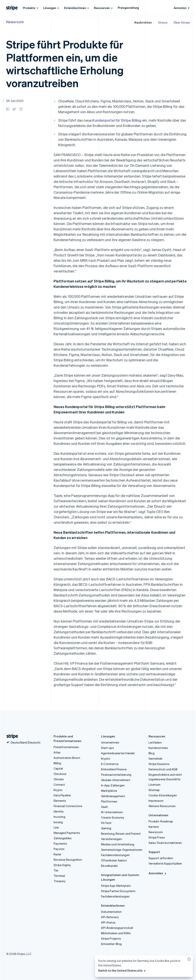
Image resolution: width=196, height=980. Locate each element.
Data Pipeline (62, 795)
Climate (59, 779)
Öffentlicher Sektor (114, 860)
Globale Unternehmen (115, 780)
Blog (151, 753)
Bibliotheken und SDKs (116, 933)
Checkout (60, 774)
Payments (60, 843)
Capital (58, 768)
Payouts (59, 849)
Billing (57, 763)
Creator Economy (112, 817)
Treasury (60, 881)
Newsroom (15, 22)
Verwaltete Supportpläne (165, 863)
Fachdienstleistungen (115, 855)
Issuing (58, 822)
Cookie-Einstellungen (163, 795)
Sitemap (154, 790)
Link (56, 827)
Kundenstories (158, 748)
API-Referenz (110, 917)
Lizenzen (155, 784)
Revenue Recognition (68, 859)
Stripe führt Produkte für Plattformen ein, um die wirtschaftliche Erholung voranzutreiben (65, 63)
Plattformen (109, 801)
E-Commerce (109, 764)
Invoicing (59, 817)
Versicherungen (111, 839)
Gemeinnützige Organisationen (121, 850)
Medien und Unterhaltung (117, 844)
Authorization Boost (67, 758)
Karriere (154, 827)
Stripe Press (157, 837)
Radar (57, 854)
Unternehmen (110, 742)
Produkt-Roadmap (161, 821)
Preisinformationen (66, 747)
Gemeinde (156, 758)
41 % (90, 328)
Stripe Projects (111, 938)
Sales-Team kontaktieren (165, 843)
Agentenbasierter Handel (118, 753)
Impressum (156, 800)
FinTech (106, 823)
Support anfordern (161, 858)
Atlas (57, 752)
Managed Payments (67, 833)
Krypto (58, 790)
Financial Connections (68, 806)
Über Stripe (182, 22)
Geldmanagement (113, 796)
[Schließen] (188, 960)
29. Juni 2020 (15, 101)
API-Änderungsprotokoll (117, 928)
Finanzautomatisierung (116, 774)
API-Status (108, 922)
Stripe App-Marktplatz (116, 886)
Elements (60, 800)
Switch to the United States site (120, 970)
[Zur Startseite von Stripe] (11, 736)
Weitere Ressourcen (162, 806)
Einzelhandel (109, 866)
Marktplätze (109, 791)
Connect (59, 784)
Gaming (106, 828)
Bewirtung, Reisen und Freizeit (121, 833)
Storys (162, 22)
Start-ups (107, 748)
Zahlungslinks (63, 838)
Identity (59, 811)
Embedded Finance (114, 769)
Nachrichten (143, 22)
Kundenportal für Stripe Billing (116, 120)
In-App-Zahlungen (113, 785)
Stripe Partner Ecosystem (118, 891)
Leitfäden (155, 742)
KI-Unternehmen (112, 812)
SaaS (104, 807)
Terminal (59, 876)
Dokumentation (111, 912)
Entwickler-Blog (111, 944)
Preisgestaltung (128, 7)
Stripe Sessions (159, 764)
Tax (56, 870)
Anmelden (180, 8)
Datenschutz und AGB (163, 769)
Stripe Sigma (62, 865)
